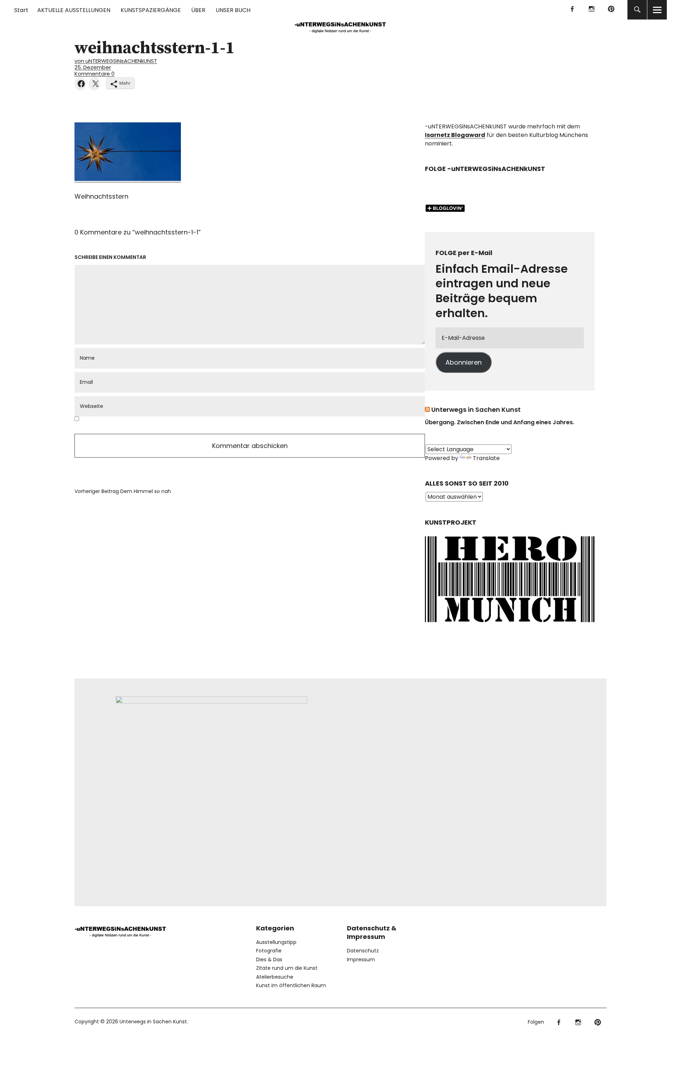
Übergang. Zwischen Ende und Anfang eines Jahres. (499, 422)
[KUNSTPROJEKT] (509, 624)
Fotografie (269, 950)
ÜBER (198, 10)
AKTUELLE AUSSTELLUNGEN (73, 10)
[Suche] (637, 10)
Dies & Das (269, 959)
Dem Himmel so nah (122, 491)
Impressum (361, 959)
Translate (486, 458)
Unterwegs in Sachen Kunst (476, 409)
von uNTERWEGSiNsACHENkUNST (115, 61)
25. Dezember (92, 67)
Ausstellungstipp (276, 942)
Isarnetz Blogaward (455, 135)
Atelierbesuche (274, 976)
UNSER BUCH (233, 10)
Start (21, 10)
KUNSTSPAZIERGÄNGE (151, 10)
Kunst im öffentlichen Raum (291, 985)
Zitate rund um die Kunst (286, 968)
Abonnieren (463, 362)
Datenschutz (363, 950)
